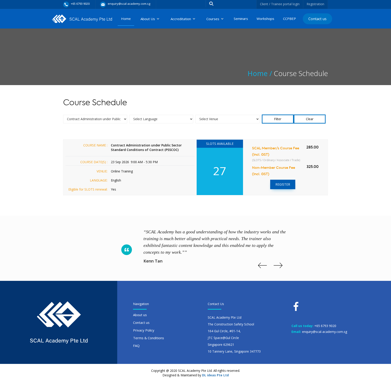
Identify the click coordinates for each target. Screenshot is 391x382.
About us (140, 315)
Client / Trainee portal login (280, 4)
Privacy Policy (143, 330)
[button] (150, 19)
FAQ (136, 345)
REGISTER (282, 184)
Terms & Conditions (148, 338)
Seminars (241, 18)
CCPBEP (289, 18)
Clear (309, 119)
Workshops (265, 18)
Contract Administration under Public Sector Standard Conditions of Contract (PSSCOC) (146, 147)
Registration (315, 4)
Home (126, 18)
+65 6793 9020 (325, 326)
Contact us (317, 18)
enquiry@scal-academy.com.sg (324, 331)
